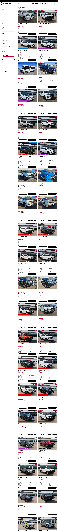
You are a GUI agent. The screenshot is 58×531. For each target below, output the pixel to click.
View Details (23, 34)
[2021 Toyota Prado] (27, 122)
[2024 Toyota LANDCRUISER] (47, 16)
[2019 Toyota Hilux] (47, 255)
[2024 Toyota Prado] (27, 175)
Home (33, 3)
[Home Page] (2, 3)
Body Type (3, 51)
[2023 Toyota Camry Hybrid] (47, 202)
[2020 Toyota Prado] (27, 362)
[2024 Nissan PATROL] (47, 309)
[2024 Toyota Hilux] (47, 496)
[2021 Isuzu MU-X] (47, 148)
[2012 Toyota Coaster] (27, 68)
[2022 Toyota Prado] (27, 16)
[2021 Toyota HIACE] (27, 523)
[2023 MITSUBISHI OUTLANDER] (27, 95)
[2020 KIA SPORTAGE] (27, 42)
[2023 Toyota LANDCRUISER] (27, 148)
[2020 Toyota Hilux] (47, 95)
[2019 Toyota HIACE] (47, 362)
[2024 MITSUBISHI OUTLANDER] (27, 202)
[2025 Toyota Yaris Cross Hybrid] (47, 523)
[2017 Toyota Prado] (47, 469)
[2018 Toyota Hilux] (27, 336)
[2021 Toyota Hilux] (27, 416)
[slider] (2, 56)
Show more (8, 31)
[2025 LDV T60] (27, 443)
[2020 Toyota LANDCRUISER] (27, 309)
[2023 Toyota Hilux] (47, 336)
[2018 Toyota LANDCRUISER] (27, 389)
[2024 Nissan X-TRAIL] (47, 42)
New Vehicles (37, 3)
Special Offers (49, 3)
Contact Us (32, 34)
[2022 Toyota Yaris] (47, 175)
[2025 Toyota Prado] (47, 229)
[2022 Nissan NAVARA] (27, 496)
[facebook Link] (56, 0)
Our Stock (44, 3)
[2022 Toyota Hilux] (27, 255)
